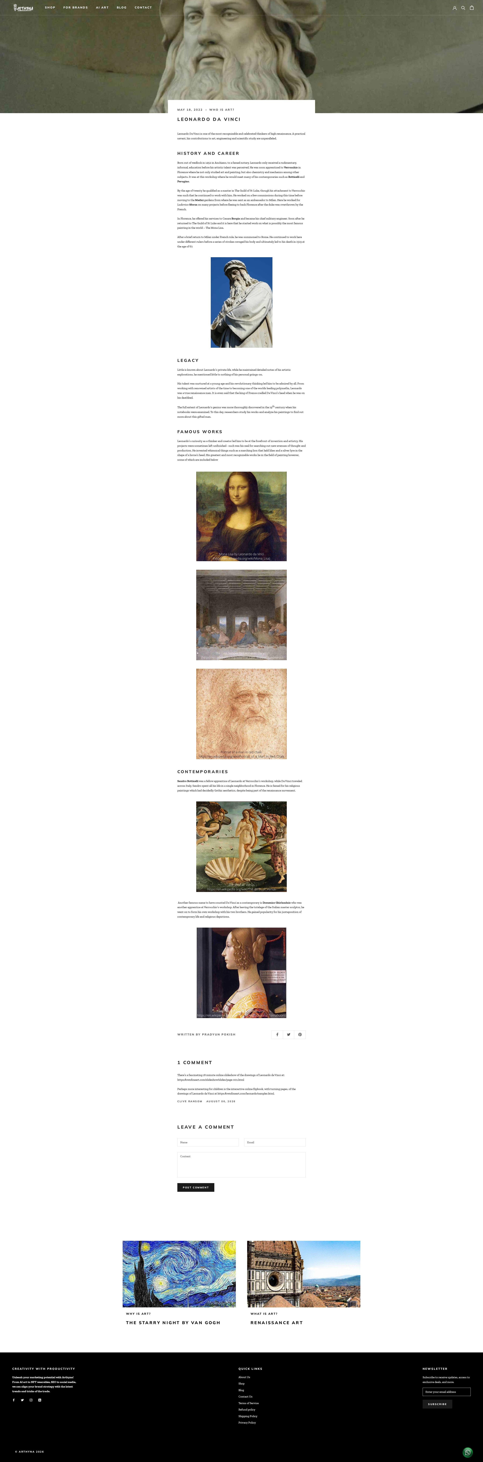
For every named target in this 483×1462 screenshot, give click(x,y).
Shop (50, 7)
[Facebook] (13, 1400)
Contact (143, 7)
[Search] (463, 8)
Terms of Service (248, 1403)
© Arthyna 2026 (29, 1451)
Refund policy (246, 1409)
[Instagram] (31, 1400)
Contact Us (245, 1396)
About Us (244, 1377)
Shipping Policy (247, 1416)
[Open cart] (472, 7)
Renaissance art (277, 1322)
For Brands (75, 7)
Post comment (196, 1187)
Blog (122, 7)
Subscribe (437, 1404)
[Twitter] (22, 1400)
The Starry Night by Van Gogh (173, 1322)
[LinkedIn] (39, 1400)
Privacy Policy (247, 1422)
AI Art (102, 7)
